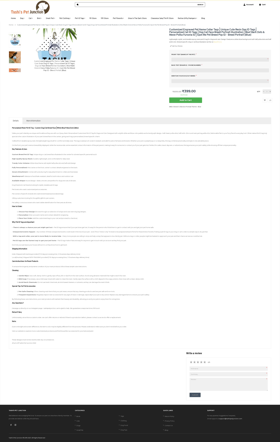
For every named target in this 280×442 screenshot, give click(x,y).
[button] (37, 50)
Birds (78, 416)
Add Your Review (177, 46)
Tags (122, 416)
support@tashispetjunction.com (230, 418)
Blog (166, 430)
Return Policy (169, 416)
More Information (33, 121)
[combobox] (138, 4)
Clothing (124, 421)
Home (11, 25)
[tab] (15, 121)
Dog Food (124, 425)
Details (16, 121)
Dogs (78, 425)
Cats (78, 421)
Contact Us (169, 425)
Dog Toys (124, 430)
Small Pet (79, 430)
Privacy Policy (169, 421)
